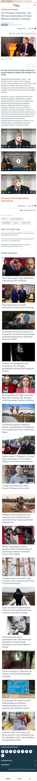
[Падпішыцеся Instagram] (26, 751)
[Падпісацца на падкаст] (18, 751)
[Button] (22, 29)
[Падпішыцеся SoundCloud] (22, 751)
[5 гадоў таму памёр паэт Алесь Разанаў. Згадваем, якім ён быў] (18, 474)
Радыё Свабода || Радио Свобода (14, 133)
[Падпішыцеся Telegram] (30, 751)
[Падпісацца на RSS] (2, 755)
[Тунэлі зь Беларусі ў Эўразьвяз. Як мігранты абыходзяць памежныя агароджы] (18, 660)
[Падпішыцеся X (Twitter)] (10, 751)
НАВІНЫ (8, 779)
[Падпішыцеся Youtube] (14, 751)
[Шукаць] (29, 779)
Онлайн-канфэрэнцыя (9, 10)
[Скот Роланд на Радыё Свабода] (18, 46)
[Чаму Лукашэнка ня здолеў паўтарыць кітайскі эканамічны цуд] (18, 293)
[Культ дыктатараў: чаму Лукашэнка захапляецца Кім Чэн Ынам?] (18, 266)
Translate (28, 1)
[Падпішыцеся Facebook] (6, 751)
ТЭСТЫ (19, 779)
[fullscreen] (34, 146)
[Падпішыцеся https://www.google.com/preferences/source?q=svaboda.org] (2, 751)
